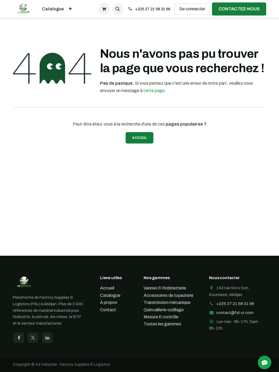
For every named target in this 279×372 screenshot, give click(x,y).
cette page (154, 90)
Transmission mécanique (167, 302)
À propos (108, 302)
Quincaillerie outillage (164, 309)
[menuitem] (53, 9)
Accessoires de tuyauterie (168, 295)
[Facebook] (19, 338)
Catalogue (110, 295)
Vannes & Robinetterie (165, 288)
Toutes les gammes (162, 324)
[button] (117, 9)
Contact (108, 309)
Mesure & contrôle (161, 317)
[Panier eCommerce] (104, 9)
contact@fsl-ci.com (234, 312)
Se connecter (192, 9)
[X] (33, 338)
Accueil (139, 138)
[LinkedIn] (47, 338)
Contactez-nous (239, 9)
